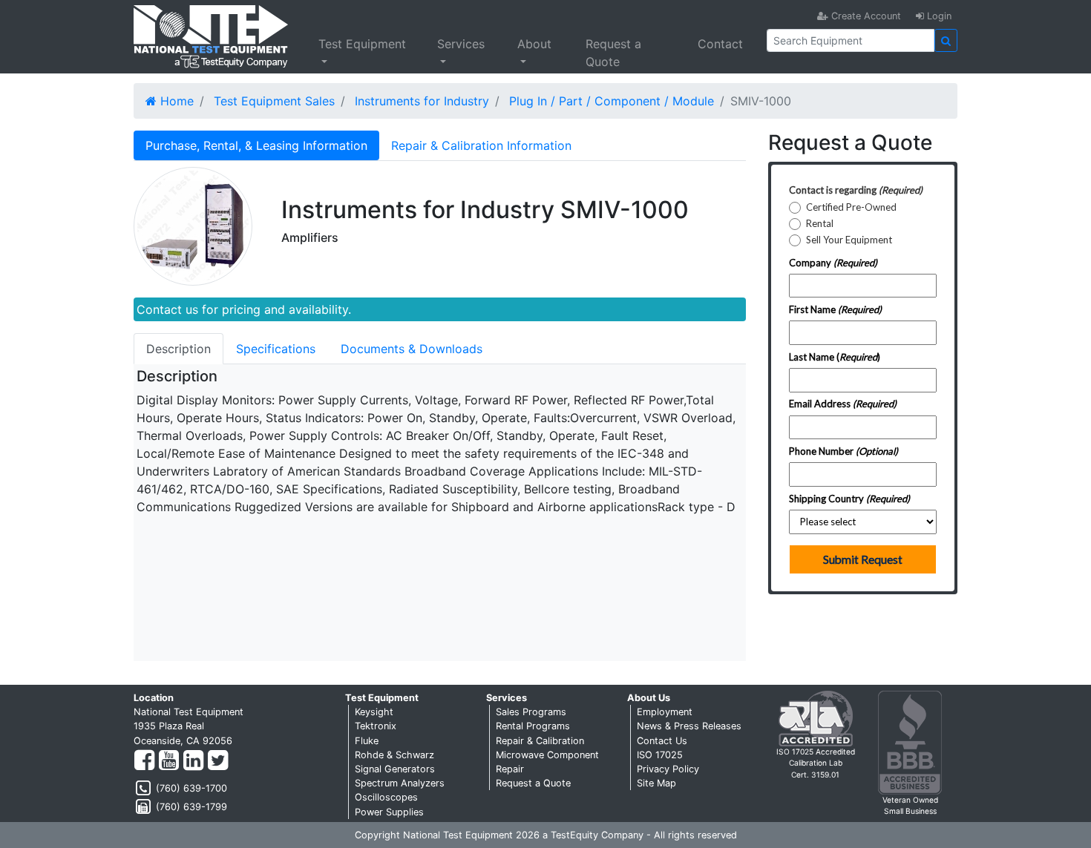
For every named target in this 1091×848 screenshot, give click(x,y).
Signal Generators (395, 769)
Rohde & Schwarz (394, 754)
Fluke (367, 740)
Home (175, 100)
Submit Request (862, 559)
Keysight (374, 711)
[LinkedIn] (193, 761)
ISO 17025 (660, 754)
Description (178, 348)
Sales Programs (531, 711)
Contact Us (662, 740)
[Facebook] (144, 761)
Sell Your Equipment (849, 240)
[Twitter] (218, 761)
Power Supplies (389, 812)
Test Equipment (362, 43)
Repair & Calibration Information (481, 145)
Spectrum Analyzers (400, 783)
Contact (720, 43)
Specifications (275, 348)
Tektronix (375, 726)
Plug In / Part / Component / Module (611, 100)
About (534, 43)
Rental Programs (533, 726)
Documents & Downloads (411, 348)
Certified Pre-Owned (851, 207)
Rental (819, 223)
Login (937, 16)
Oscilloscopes (386, 797)
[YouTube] (169, 761)
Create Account (864, 16)
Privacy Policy (668, 769)
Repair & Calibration (540, 740)
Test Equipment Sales (274, 100)
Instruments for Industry (422, 100)
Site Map (656, 783)
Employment (664, 711)
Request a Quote (613, 52)
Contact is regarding (856, 190)
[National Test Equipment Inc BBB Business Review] (910, 741)
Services (461, 43)
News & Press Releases (689, 726)
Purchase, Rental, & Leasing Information (256, 145)
